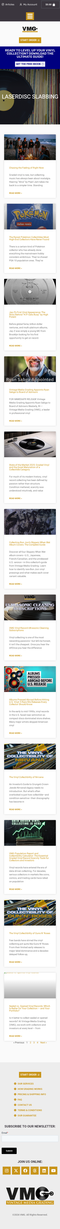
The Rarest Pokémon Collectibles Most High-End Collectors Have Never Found (29, 238)
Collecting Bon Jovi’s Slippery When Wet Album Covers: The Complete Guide (29, 543)
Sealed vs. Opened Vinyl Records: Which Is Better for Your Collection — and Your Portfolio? (29, 1008)
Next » (43, 1042)
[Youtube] (53, 1171)
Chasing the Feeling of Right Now (26, 168)
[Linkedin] (44, 1171)
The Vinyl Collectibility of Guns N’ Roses (29, 933)
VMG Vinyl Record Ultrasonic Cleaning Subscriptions (29, 629)
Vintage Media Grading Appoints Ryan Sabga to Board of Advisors (29, 391)
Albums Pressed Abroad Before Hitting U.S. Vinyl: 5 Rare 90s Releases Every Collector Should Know (29, 702)
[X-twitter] (16, 1171)
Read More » (15, 193)
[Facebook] (25, 1171)
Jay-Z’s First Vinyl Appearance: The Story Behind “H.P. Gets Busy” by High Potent (28, 315)
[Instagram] (7, 1171)
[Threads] (35, 1171)
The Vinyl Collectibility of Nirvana (26, 777)
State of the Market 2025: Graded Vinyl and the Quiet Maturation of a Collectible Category (29, 467)
